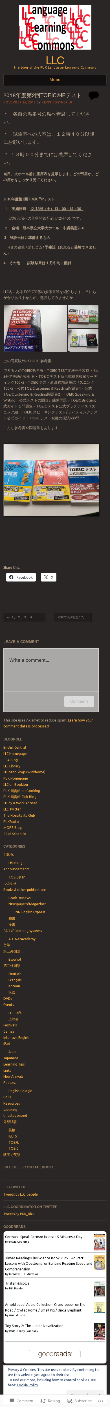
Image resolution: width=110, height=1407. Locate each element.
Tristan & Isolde (17, 1283)
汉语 (11, 992)
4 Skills (8, 854)
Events (8, 1005)
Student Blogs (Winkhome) (24, 772)
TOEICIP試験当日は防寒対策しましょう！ (74, 617)
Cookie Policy (27, 1385)
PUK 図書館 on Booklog (21, 791)
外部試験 (10, 1122)
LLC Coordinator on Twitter (30, 1206)
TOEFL (13, 1142)
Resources (11, 1103)
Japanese (10, 1058)
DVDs (7, 998)
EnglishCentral (14, 747)
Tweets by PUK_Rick (18, 1214)
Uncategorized (15, 1115)
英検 (11, 1130)
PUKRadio (11, 822)
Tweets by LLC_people (20, 1194)
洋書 (11, 924)
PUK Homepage (15, 778)
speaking (10, 1109)
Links (7, 1070)
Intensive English (16, 1037)
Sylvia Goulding (19, 1241)
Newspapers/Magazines (27, 904)
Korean (14, 986)
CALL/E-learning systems (22, 931)
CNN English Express (29, 912)
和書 (11, 918)
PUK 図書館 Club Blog (19, 797)
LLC (55, 59)
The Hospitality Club (19, 815)
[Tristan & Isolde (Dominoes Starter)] (99, 1295)
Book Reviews (19, 898)
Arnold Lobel (17, 1315)
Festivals (10, 1025)
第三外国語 (11, 951)
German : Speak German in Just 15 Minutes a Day (43, 1237)
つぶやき (10, 883)
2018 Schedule (14, 834)
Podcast (9, 1083)
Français (14, 980)
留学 (6, 945)
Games (8, 1031)
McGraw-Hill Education (24, 1274)
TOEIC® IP (16, 877)
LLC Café (15, 1013)
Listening (15, 863)
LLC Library (11, 766)
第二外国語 (11, 965)
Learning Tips (14, 1064)
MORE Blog (12, 827)
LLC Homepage (15, 754)
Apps (12, 1052)
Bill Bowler (16, 1288)
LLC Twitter (12, 809)
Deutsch (14, 974)
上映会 (13, 1019)
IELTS (12, 1136)
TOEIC (13, 1148)
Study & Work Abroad (20, 803)
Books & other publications (24, 890)
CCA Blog (10, 760)
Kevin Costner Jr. (57, 102)
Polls (7, 1097)
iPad (6, 1043)
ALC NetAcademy (22, 939)
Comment (79, 701)
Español (14, 959)
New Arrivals (13, 1076)
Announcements (16, 869)
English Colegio (20, 1091)
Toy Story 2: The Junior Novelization (34, 1326)
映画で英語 (11, 1154)
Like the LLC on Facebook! (28, 1167)
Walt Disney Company (23, 1330)
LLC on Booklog (15, 784)
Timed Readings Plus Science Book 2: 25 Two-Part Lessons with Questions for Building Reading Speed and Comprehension (48, 1263)
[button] (35, 328)
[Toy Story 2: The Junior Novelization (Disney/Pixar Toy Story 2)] (99, 1338)
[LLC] (55, 51)
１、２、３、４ (24, 617)
